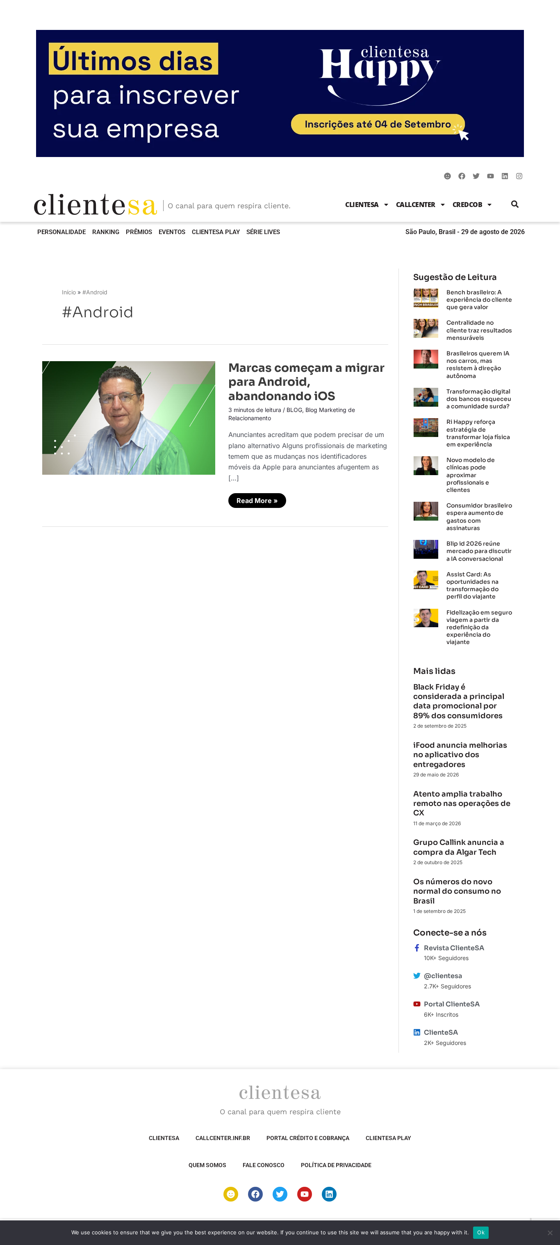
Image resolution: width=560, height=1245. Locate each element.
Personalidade (61, 232)
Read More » (258, 499)
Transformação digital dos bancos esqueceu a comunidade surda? (478, 399)
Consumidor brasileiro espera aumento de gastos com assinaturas (479, 517)
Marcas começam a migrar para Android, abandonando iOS (306, 382)
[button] (515, 204)
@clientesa (443, 976)
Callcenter (415, 204)
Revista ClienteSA (454, 948)
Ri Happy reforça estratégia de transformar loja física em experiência (478, 433)
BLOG (294, 409)
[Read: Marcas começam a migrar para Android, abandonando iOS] (128, 417)
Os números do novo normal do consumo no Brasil (457, 891)
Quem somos (207, 1165)
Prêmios (139, 232)
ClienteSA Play (216, 232)
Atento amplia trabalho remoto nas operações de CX (461, 804)
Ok (481, 1232)
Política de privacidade (336, 1165)
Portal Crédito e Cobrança (307, 1138)
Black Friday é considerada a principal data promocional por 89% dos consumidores (458, 701)
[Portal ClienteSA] (417, 1004)
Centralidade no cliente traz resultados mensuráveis (479, 330)
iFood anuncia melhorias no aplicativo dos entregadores (460, 755)
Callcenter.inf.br (223, 1138)
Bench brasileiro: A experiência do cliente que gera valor (479, 300)
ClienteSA (362, 204)
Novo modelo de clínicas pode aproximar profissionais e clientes (470, 475)
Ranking (105, 232)
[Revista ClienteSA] (417, 947)
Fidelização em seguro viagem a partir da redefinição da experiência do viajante (479, 627)
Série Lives (263, 232)
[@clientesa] (417, 975)
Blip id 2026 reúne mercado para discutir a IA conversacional (479, 551)
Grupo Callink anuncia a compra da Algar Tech (458, 847)
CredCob (468, 204)
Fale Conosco (264, 1165)
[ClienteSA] (417, 1032)
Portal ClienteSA (452, 1004)
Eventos (172, 232)
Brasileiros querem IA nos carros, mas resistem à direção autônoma (478, 365)
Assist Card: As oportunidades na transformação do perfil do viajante (472, 586)
